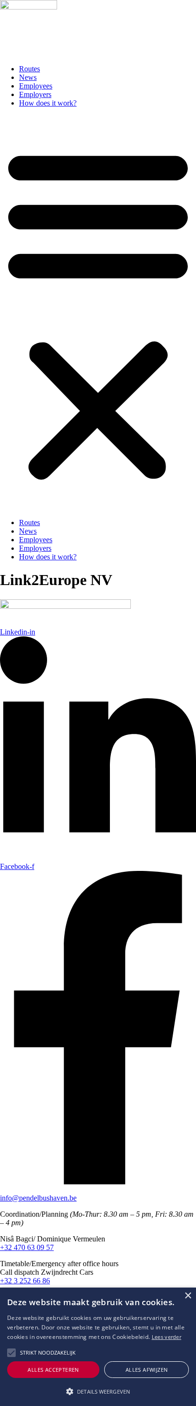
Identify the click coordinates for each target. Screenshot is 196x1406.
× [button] (187, 1295)
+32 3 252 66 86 (25, 1281)
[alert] (98, 1347)
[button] (98, 313)
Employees (35, 86)
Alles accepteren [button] (53, 1369)
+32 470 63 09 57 (27, 1247)
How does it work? (48, 103)
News (28, 77)
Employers (35, 94)
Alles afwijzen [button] (147, 1369)
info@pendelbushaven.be (38, 1198)
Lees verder (166, 1336)
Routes (29, 69)
